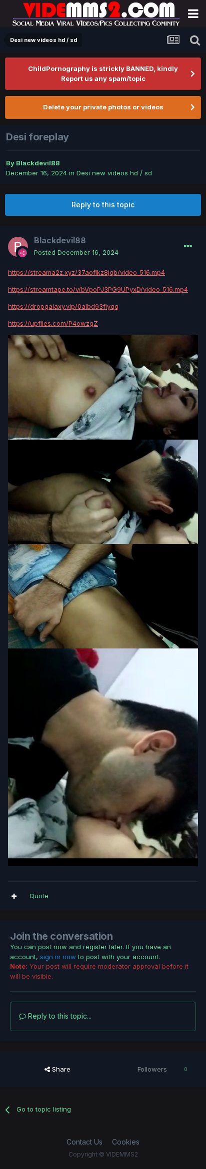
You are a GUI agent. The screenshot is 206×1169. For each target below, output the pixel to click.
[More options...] (188, 246)
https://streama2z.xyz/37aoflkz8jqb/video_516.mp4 (86, 272)
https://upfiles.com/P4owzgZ (53, 323)
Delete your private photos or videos (103, 107)
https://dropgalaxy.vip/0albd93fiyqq (63, 306)
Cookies (126, 1142)
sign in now (58, 957)
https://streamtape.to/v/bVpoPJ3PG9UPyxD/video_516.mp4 (98, 289)
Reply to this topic (103, 204)
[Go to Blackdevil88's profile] (18, 247)
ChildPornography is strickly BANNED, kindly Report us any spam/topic (103, 73)
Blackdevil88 (38, 163)
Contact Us (84, 1142)
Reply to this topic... (59, 1016)
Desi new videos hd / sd (114, 173)
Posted (76, 252)
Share (60, 1069)
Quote (39, 896)
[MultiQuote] (14, 896)
